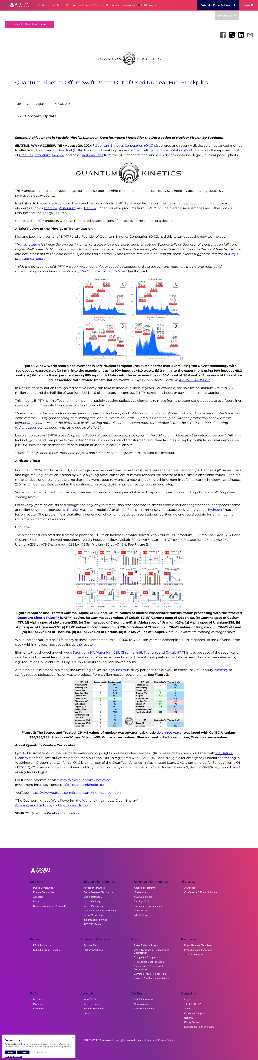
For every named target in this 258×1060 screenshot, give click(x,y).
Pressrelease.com (144, 1008)
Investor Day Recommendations (152, 978)
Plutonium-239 (107, 652)
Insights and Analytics (95, 919)
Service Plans (91, 945)
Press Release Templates (198, 945)
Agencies (38, 896)
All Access (189, 887)
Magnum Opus (118, 670)
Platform (37, 1004)
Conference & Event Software (200, 892)
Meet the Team (92, 1004)
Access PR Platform (94, 887)
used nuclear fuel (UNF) (63, 150)
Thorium (50, 208)
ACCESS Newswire (144, 999)
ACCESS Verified (93, 924)
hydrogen (215, 510)
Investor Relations (94, 1008)
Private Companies (43, 892)
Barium (90, 208)
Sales (187, 1008)
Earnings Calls (142, 901)
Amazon (21, 805)
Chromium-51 (131, 652)
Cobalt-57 (173, 652)
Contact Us (224, 15)
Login (246, 5)
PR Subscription (42, 945)
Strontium (42, 155)
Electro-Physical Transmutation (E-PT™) (165, 150)
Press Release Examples (198, 949)
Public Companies (43, 887)
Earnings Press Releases (148, 906)
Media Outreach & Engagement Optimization (151, 951)
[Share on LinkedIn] (241, 35)
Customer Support (194, 1013)
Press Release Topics (146, 945)
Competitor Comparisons (148, 957)
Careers (88, 1013)
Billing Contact (192, 1022)
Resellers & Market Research (49, 906)
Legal (36, 901)
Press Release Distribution (98, 892)
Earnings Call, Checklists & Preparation (148, 968)
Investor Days (141, 910)
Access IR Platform (144, 887)
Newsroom (128, 5)
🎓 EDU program (148, 5)
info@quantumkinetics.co (83, 785)
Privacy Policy (165, 1040)
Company (38, 1008)
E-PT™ (38, 221)
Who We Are (90, 999)
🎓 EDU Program (193, 954)
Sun (130, 510)
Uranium (26, 155)
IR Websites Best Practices (149, 961)
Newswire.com (142, 1004)
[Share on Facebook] (223, 35)
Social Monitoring (93, 915)
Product (37, 999)
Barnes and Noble (73, 805)
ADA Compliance (143, 896)
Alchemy (221, 670)
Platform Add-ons (93, 949)
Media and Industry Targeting (100, 910)
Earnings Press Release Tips (150, 973)
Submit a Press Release (216, 5)
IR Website (140, 892)
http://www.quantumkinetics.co (84, 780)
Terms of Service (145, 1040)
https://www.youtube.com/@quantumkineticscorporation (75, 793)
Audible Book (40, 805)
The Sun (73, 510)
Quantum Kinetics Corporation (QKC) (124, 146)
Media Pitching (92, 901)
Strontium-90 (83, 652)
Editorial (188, 1017)
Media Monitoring (93, 906)
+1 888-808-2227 (194, 1004)
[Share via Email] (250, 35)
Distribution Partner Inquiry (199, 1026)
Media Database (93, 896)
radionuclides (92, 155)
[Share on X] (232, 35)
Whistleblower (141, 915)
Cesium (58, 155)
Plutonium (67, 208)
